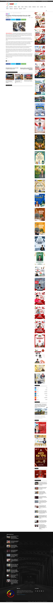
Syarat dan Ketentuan (29, 1)
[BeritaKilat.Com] (12, 4)
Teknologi (11, 8)
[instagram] (39, 591)
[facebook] (41, 1)
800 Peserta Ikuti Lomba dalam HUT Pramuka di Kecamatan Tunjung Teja (43, 488)
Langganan (45, 391)
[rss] (43, 591)
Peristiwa (26, 6)
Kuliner (24, 8)
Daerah (19, 6)
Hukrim (22, 6)
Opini (45, 6)
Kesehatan (20, 8)
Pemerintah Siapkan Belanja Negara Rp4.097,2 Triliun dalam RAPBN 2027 (43, 497)
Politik (38, 6)
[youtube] (46, 1)
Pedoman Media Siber (34, 1)
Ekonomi (30, 6)
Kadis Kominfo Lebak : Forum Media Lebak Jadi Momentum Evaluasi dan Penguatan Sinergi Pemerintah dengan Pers (14, 566)
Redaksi (25, 1)
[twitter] (42, 1)
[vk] (45, 1)
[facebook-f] (35, 591)
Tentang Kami (19, 1)
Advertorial (11, 6)
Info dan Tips (16, 8)
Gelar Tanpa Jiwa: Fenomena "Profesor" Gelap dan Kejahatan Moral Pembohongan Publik (43, 521)
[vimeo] (44, 1)
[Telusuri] (46, 11)
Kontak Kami (22, 1)
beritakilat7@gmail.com (22, 594)
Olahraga (41, 6)
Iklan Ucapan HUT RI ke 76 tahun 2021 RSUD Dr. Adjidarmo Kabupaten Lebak (12, 68)
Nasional (15, 6)
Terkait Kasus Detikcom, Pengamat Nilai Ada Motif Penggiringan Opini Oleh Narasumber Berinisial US (26, 69)
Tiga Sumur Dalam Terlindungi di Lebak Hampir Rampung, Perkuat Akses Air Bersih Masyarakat (41, 405)
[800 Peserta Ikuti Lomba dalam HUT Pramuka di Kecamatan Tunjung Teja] (28, 77)
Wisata (7, 8)
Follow (46, 395)
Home (7, 6)
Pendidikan (34, 6)
